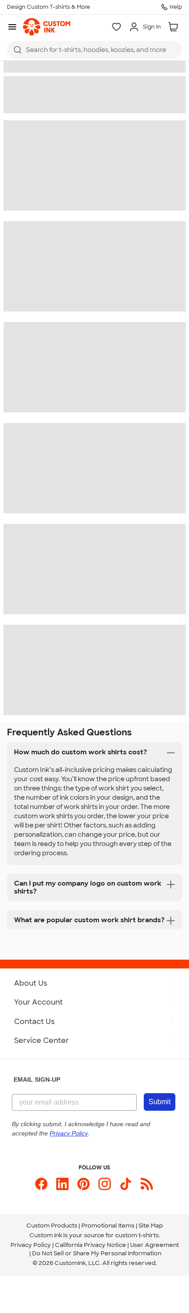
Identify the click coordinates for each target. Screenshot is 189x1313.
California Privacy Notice (90, 1245)
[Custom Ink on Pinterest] (83, 1184)
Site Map (150, 1225)
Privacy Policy (31, 1245)
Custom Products (51, 1225)
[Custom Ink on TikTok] (126, 1184)
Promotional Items (107, 1225)
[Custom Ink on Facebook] (41, 1184)
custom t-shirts (137, 1235)
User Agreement (154, 1245)
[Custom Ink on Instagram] (104, 1184)
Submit (160, 1101)
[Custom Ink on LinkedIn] (62, 1184)
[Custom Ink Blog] (147, 1184)
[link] (46, 27)
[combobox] (94, 50)
